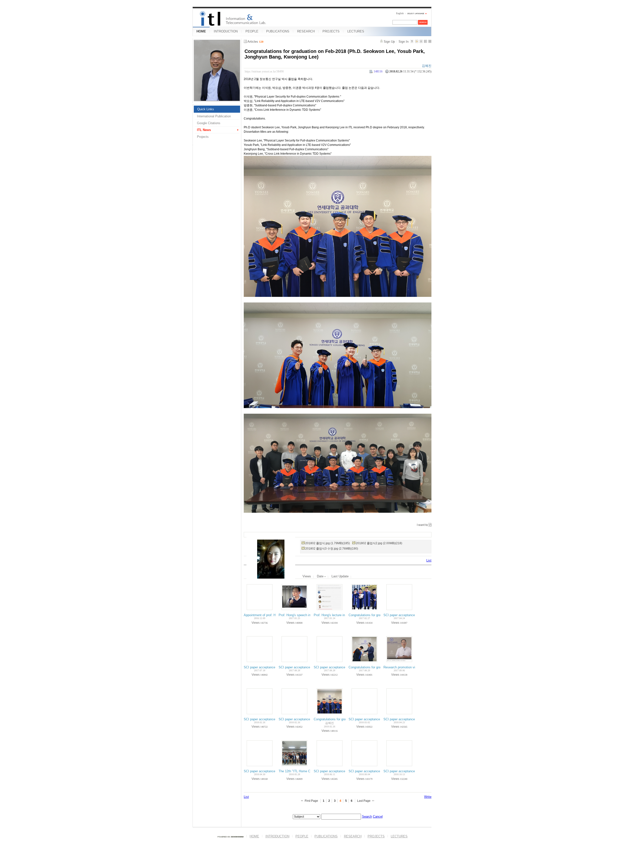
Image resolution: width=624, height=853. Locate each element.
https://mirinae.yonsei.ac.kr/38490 (264, 71)
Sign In (404, 41)
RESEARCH (306, 31)
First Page (311, 801)
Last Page (363, 801)
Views (306, 576)
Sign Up (389, 41)
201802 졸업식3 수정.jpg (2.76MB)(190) (331, 548)
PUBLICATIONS (277, 31)
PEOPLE (251, 31)
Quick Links (205, 109)
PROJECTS (331, 31)
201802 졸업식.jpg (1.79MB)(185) (327, 543)
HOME (201, 31)
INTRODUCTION (226, 31)
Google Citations (208, 123)
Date (320, 576)
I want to (422, 525)
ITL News (204, 130)
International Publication (214, 116)
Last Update (340, 576)
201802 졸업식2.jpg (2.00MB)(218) (379, 543)
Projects (203, 137)
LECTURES (355, 31)
